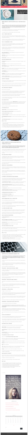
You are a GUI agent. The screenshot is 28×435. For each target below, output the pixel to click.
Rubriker (16, 6)
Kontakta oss (20, 6)
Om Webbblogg (12, 6)
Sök (21, 428)
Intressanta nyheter (14, 3)
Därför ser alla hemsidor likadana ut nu (10, 253)
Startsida (7, 6)
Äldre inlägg (4, 372)
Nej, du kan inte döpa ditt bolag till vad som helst (11, 408)
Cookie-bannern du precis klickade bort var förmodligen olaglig (12, 404)
